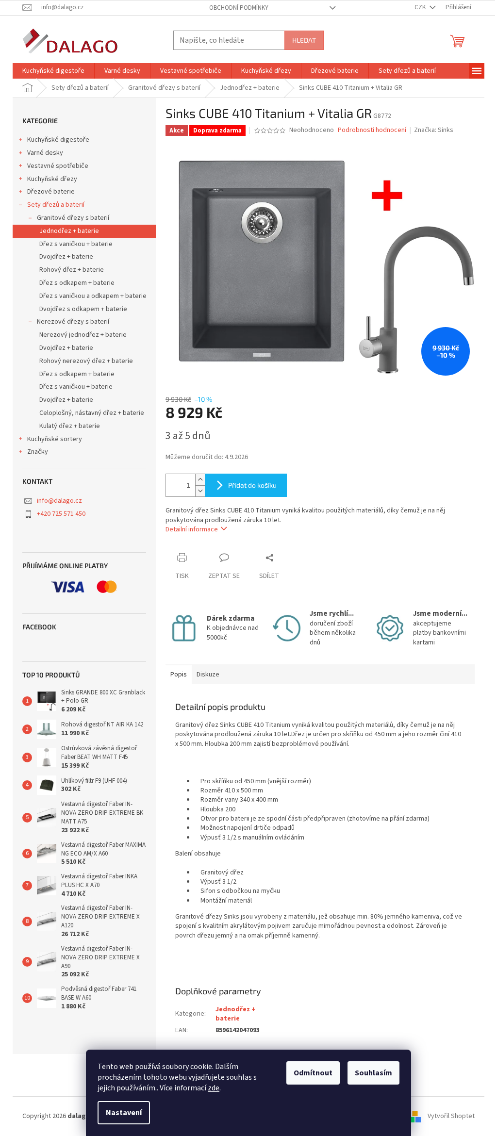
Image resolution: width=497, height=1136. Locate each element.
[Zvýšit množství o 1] (200, 479)
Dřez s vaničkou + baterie (76, 244)
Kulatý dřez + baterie (69, 426)
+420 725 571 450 (61, 514)
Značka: (433, 130)
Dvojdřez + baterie (66, 257)
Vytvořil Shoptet (451, 1116)
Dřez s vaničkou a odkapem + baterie (93, 296)
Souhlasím (373, 1073)
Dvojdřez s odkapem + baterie (83, 309)
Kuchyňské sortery (54, 439)
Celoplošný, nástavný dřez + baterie (91, 413)
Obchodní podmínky (238, 7)
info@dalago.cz (59, 501)
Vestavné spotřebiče (57, 166)
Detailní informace (192, 529)
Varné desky (45, 153)
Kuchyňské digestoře (58, 140)
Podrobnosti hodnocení (372, 130)
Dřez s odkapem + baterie (77, 283)
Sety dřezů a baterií (55, 205)
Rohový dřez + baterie (71, 270)
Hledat (304, 40)
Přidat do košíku (252, 485)
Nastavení (124, 1112)
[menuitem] (53, 71)
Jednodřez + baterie (69, 231)
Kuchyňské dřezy (52, 179)
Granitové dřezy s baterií (73, 218)
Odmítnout (313, 1073)
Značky (37, 452)
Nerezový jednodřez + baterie (83, 335)
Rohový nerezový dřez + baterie (86, 361)
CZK (420, 7)
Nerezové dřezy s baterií (73, 322)
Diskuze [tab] (208, 674)
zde (213, 1088)
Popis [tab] (178, 674)
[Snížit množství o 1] (200, 490)
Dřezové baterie (51, 192)
